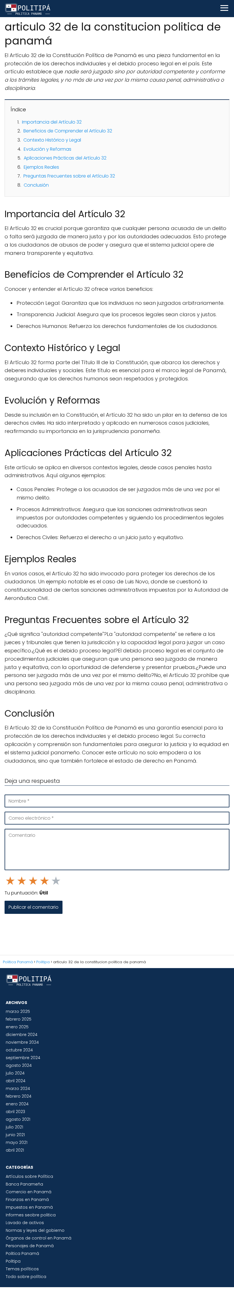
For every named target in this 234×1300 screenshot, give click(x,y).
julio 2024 (15, 1073)
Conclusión (36, 185)
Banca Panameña (24, 1184)
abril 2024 (15, 1081)
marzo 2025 (18, 1011)
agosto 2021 (18, 1119)
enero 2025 (17, 1027)
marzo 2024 (18, 1088)
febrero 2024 (18, 1096)
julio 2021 (14, 1127)
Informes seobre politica (31, 1215)
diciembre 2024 (21, 1034)
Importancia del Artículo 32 (52, 122)
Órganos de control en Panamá (38, 1238)
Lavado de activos (25, 1223)
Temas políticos (22, 1269)
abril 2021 (15, 1150)
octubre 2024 (19, 1050)
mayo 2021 (16, 1142)
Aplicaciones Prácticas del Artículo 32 (65, 158)
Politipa (13, 1261)
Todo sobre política (26, 1276)
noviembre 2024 (22, 1042)
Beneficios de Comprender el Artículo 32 (67, 131)
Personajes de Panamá (30, 1246)
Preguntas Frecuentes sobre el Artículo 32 (69, 176)
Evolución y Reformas (47, 149)
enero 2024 (17, 1104)
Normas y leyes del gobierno (35, 1230)
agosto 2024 (19, 1065)
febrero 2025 (18, 1019)
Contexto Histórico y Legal (52, 140)
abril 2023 (15, 1111)
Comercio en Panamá (28, 1192)
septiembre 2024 (23, 1058)
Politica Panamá (22, 1253)
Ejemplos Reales (41, 167)
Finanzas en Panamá (27, 1199)
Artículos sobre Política (29, 1176)
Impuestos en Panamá (29, 1207)
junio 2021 (15, 1135)
